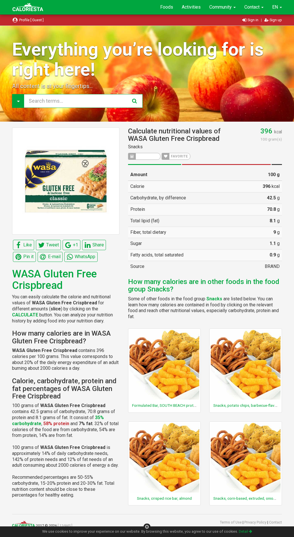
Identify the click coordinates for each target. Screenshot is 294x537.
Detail (244, 531)
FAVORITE (179, 156)
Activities (191, 7)
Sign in (253, 20)
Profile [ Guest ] (31, 20)
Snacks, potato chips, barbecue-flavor (245, 405)
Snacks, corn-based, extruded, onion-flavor (250, 498)
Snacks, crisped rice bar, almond (164, 498)
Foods (166, 7)
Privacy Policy (255, 522)
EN (275, 7)
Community (221, 7)
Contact (252, 7)
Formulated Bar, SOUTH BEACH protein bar (168, 405)
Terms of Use (231, 522)
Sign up (275, 20)
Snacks (135, 146)
